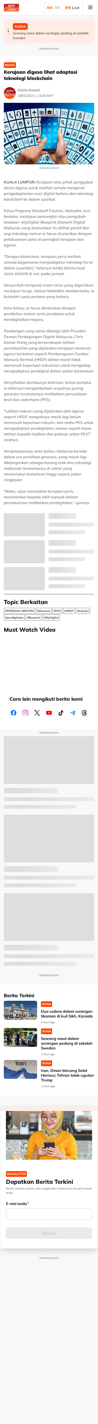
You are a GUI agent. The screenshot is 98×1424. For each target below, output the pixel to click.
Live (75, 7)
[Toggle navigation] (90, 7)
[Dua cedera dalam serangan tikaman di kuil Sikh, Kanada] (20, 1010)
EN (57, 7)
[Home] (11, 7)
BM (49, 7)
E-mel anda (16, 1203)
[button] (8, 29)
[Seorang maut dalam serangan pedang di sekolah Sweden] (20, 1037)
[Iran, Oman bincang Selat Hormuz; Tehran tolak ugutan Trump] (20, 1069)
